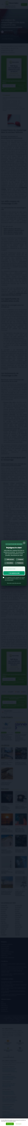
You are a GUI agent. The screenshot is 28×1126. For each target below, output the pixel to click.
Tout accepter (10, 1123)
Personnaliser (18, 1123)
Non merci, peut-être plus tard (14, 583)
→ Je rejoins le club (14, 573)
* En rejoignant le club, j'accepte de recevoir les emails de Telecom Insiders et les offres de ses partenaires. (15, 579)
